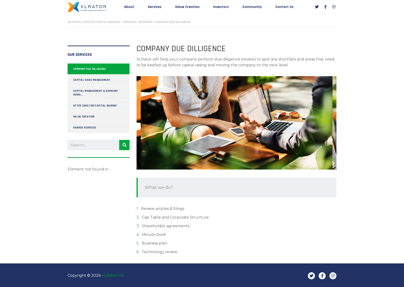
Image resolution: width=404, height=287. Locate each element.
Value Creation (187, 6)
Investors (221, 6)
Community (252, 6)
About (129, 6)
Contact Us (284, 6)
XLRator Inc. (112, 275)
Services (155, 6)
